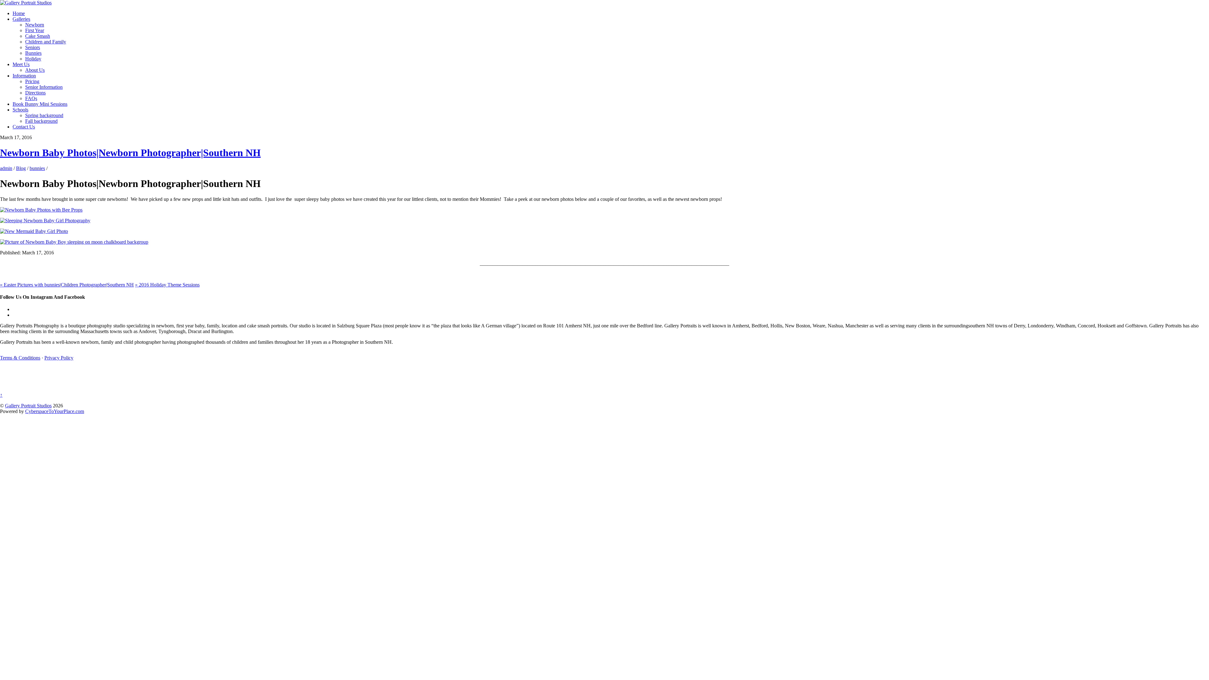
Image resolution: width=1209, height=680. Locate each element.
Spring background (44, 115)
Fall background (41, 121)
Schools (20, 109)
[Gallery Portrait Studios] (26, 2)
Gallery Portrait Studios (28, 405)
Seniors (32, 47)
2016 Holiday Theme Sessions (167, 284)
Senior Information (44, 87)
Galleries (21, 19)
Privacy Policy (58, 357)
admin (6, 168)
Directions (35, 92)
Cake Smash (37, 36)
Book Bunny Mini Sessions (40, 104)
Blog (21, 168)
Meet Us (21, 64)
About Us (35, 70)
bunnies (37, 168)
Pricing (32, 81)
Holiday (33, 58)
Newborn (34, 24)
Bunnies (33, 53)
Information (24, 75)
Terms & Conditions (20, 357)
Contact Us (24, 126)
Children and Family (45, 41)
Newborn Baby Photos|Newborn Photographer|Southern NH (130, 152)
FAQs (31, 98)
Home (19, 13)
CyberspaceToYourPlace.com (54, 411)
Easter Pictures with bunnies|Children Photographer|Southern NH (67, 284)
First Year (34, 30)
